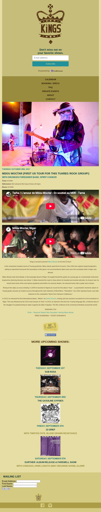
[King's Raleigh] (50, 26)
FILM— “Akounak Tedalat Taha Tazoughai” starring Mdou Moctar (51, 312)
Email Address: (9, 481)
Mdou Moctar (52, 262)
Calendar (50, 79)
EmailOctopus (58, 71)
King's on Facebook (42, 505)
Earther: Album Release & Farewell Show (50, 462)
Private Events (50, 91)
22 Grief (50, 430)
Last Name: (7, 486)
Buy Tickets (50, 327)
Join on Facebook (50, 335)
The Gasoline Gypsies (50, 401)
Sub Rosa (50, 372)
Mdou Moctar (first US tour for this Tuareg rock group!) (45, 173)
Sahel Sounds (51, 298)
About (50, 95)
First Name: (7, 484)
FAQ (51, 87)
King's (39, 497)
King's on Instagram (50, 505)
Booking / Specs (50, 83)
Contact (50, 99)
